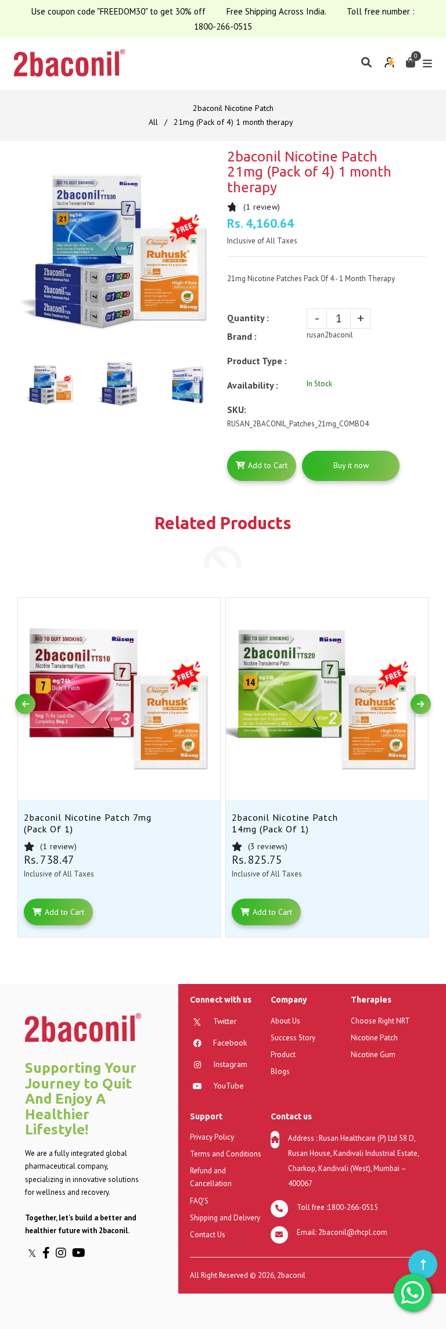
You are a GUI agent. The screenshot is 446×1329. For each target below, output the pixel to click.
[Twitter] (35, 1252)
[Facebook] (49, 1252)
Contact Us (207, 1235)
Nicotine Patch (374, 1038)
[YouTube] (80, 1252)
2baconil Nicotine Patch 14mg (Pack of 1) (285, 823)
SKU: (236, 409)
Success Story (293, 1038)
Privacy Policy (212, 1137)
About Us (285, 1021)
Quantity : (248, 318)
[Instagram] (64, 1252)
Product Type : (257, 361)
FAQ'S (199, 1201)
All (153, 122)
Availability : (252, 385)
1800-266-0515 (223, 26)
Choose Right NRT (380, 1021)
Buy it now (351, 465)
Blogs (280, 1071)
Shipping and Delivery (225, 1218)
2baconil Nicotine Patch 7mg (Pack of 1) (88, 823)
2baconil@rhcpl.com (352, 1232)
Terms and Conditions (225, 1154)
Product (283, 1054)
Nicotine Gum (373, 1054)
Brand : (242, 336)
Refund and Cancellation (211, 1177)
